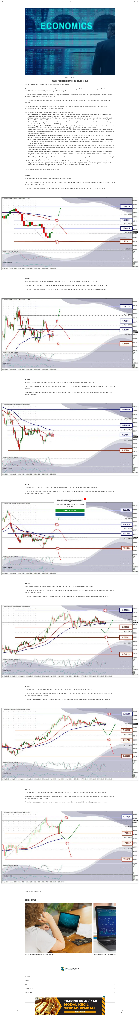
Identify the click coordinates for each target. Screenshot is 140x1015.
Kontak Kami (28, 992)
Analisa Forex (34, 84)
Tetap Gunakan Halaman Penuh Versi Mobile (70, 514)
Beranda (27, 976)
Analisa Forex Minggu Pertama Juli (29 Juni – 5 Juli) (54, 84)
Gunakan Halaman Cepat (70, 510)
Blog (26, 984)
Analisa (27, 84)
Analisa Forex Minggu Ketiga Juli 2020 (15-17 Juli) (39, 954)
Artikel (27, 980)
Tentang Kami (29, 988)
